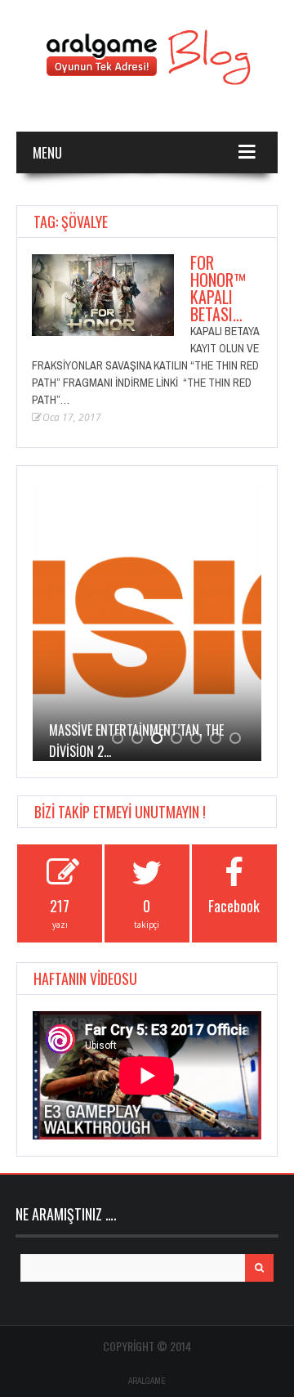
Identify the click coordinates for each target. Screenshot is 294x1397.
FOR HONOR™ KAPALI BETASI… (218, 288)
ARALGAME (147, 1381)
